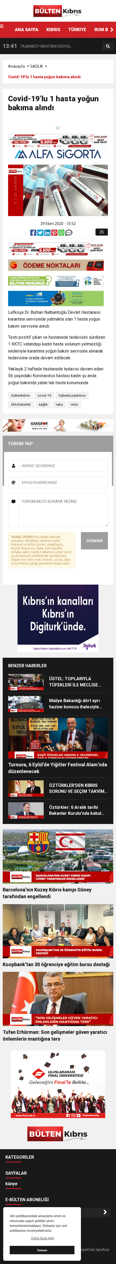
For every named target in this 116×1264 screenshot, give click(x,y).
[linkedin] (47, 234)
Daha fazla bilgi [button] (42, 1238)
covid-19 (44, 395)
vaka (59, 404)
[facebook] (33, 234)
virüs (74, 404)
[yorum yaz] (68, 234)
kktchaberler (21, 404)
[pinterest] (54, 234)
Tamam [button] (42, 1250)
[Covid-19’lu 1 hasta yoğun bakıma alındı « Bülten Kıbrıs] (58, 10)
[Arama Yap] (108, 46)
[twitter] (40, 234)
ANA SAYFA (26, 29)
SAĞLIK (36, 66)
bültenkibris (20, 395)
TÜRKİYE (77, 29)
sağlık (43, 404)
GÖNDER (94, 541)
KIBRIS (53, 29)
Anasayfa (16, 66)
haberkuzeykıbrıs (72, 395)
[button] (112, 30)
